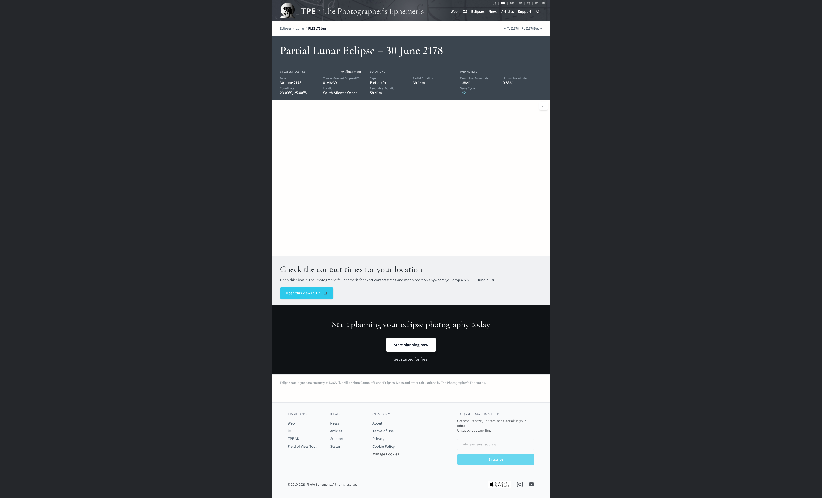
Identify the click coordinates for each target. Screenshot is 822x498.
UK (503, 3)
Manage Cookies (385, 454)
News (492, 11)
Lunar (300, 28)
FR (520, 3)
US (494, 3)
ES (528, 3)
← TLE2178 (511, 28)
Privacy (378, 438)
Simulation (353, 71)
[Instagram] (520, 484)
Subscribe (495, 459)
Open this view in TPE (304, 293)
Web (454, 11)
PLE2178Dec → (532, 28)
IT (536, 3)
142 (463, 93)
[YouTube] (531, 484)
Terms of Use (383, 431)
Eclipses (478, 11)
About (377, 423)
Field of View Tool (302, 446)
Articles (507, 11)
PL (544, 3)
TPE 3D (293, 438)
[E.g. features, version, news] (537, 11)
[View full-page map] (543, 106)
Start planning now (411, 345)
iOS (464, 11)
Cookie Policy (383, 446)
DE (512, 3)
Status (335, 446)
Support (525, 11)
